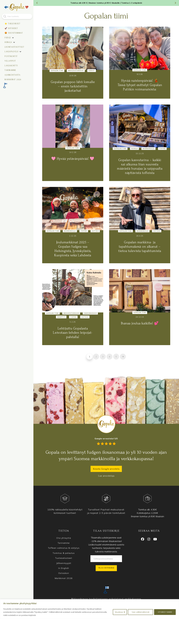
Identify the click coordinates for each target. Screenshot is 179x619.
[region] (89, 609)
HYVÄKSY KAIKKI (165, 612)
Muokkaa (119, 612)
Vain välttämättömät (140, 612)
